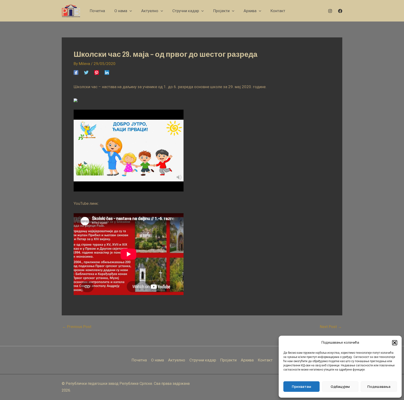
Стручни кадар (202, 360)
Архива (247, 360)
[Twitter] (86, 72)
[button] (394, 342)
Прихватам (301, 386)
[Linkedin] (107, 72)
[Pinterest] (96, 72)
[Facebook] (340, 11)
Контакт (265, 360)
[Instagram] (330, 11)
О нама (157, 360)
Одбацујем (340, 386)
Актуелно (176, 360)
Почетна (139, 360)
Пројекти (228, 360)
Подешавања (378, 386)
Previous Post (76, 327)
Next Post (331, 327)
